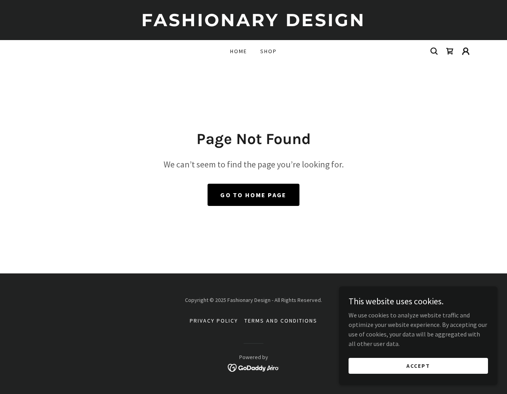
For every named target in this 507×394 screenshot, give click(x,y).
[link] (253, 24)
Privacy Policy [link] (214, 320)
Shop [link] (268, 51)
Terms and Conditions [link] (280, 320)
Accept (418, 365)
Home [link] (238, 51)
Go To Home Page (253, 195)
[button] (466, 51)
